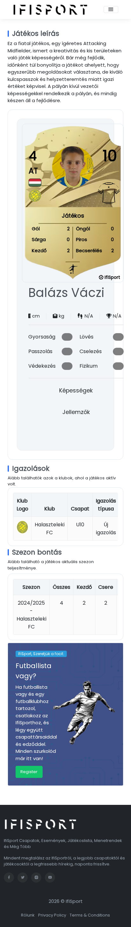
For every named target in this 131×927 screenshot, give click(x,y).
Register (29, 772)
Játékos (73, 216)
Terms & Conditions (90, 915)
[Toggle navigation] (111, 9)
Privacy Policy (52, 915)
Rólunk (28, 915)
